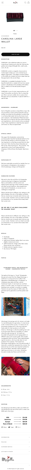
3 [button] (17, 30)
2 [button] (15, 30)
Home (15, 34)
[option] (15, 17)
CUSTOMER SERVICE (6, 446)
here (2, 150)
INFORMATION (5, 437)
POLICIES (4, 442)
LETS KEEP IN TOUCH (7, 451)
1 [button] (14, 30)
